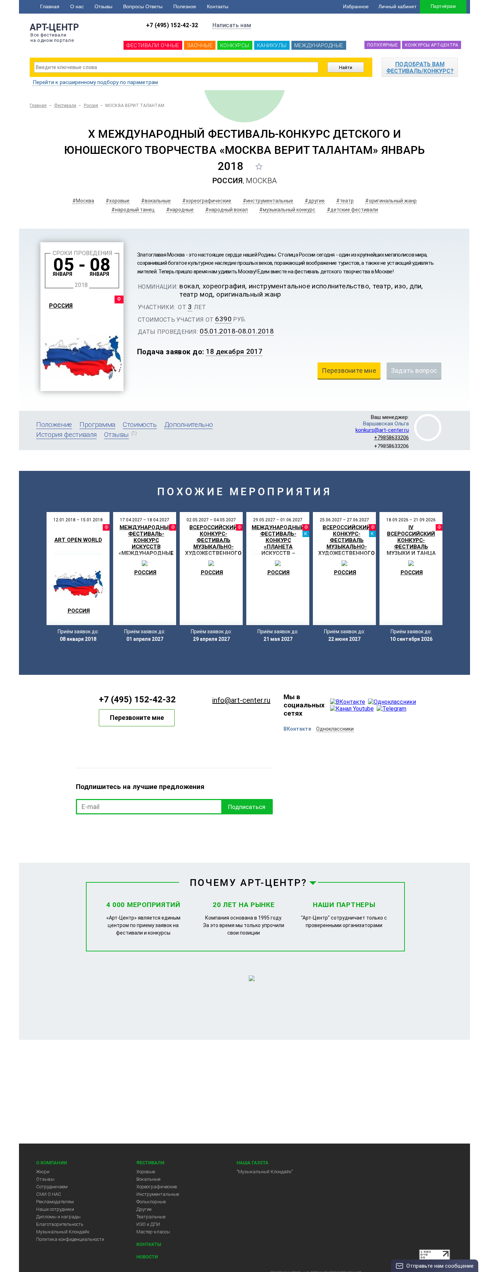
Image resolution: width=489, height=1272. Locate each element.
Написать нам (231, 25)
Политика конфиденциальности (70, 1239)
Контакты (217, 6)
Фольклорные (151, 1201)
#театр (345, 201)
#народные (180, 210)
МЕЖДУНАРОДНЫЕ (318, 45)
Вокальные (148, 1179)
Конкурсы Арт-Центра (431, 45)
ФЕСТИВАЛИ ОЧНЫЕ (152, 45)
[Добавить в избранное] (259, 166)
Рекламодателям (55, 1201)
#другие (315, 201)
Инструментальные (157, 1194)
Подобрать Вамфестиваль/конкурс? (420, 67)
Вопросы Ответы (143, 6)
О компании (51, 1162)
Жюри (42, 1171)
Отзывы (103, 6)
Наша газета (252, 1162)
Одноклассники (335, 729)
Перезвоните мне (137, 717)
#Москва (83, 201)
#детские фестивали (352, 210)
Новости (147, 1256)
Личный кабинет (397, 6)
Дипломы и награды (58, 1216)
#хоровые (118, 201)
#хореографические (206, 201)
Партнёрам (443, 6)
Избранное (356, 6)
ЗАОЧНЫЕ (200, 45)
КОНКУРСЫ (235, 45)
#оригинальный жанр (391, 201)
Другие (143, 1209)
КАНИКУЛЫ (272, 45)
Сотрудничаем (52, 1186)
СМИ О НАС (48, 1194)
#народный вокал (226, 210)
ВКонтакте (297, 729)
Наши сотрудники (55, 1209)
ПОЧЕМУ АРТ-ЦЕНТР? (249, 882)
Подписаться (246, 806)
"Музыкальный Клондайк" (265, 1171)
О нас (77, 6)
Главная (49, 6)
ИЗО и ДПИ (148, 1224)
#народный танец (133, 210)
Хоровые (145, 1171)
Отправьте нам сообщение (440, 1266)
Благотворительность (59, 1224)
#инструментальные (268, 201)
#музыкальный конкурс (287, 210)
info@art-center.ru (241, 700)
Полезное (184, 6)
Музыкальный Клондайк (62, 1231)
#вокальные (156, 201)
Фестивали (65, 105)
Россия (91, 105)
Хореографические (156, 1186)
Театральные (150, 1216)
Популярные (382, 45)
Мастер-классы (153, 1231)
